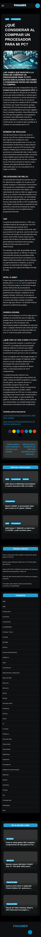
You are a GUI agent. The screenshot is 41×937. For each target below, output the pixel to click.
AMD (7, 19)
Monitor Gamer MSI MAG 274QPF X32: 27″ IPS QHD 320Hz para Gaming (19, 866)
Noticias (5, 713)
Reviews (25, 479)
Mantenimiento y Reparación (11, 673)
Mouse (5, 693)
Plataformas (6, 754)
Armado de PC (7, 611)
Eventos (5, 647)
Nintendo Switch (7, 703)
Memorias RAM (7, 678)
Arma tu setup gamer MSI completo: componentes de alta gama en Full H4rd (20, 845)
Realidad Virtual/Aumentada (11, 769)
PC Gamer (5, 729)
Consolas (5, 637)
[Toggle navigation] (2, 6)
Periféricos (6, 734)
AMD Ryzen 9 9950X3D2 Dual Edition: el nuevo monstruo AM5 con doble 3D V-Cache (20, 486)
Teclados (5, 790)
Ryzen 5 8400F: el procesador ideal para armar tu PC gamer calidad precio (19, 508)
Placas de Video (7, 739)
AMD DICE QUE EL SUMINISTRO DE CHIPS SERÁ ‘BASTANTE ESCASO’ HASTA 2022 (28, 449)
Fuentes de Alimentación (10, 652)
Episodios (5, 642)
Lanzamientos (7, 668)
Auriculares (6, 617)
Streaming (6, 785)
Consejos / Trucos (8, 632)
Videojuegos (6, 805)
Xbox (4, 810)
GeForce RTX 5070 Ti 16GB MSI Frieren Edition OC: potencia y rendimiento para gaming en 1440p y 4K (20, 889)
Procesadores (15, 19)
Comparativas (7, 622)
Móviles (5, 698)
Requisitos (6, 775)
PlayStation (6, 759)
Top (4, 795)
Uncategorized (7, 800)
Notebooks (6, 708)
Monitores (6, 683)
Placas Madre (6, 749)
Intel (15, 283)
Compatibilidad (7, 627)
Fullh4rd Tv (6, 657)
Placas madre (6, 744)
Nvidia (4, 719)
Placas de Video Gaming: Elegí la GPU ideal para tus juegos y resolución (19, 910)
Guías (4, 662)
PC (3, 724)
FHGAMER (20, 5)
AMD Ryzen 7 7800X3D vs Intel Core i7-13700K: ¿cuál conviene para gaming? (19, 530)
